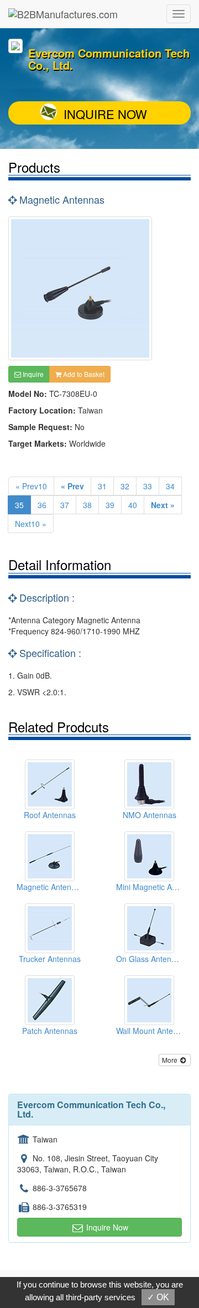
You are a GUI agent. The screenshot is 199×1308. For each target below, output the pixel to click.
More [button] (170, 1059)
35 (19, 504)
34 (170, 486)
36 (42, 504)
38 (87, 504)
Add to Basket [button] (82, 374)
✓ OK (158, 1297)
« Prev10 (31, 486)
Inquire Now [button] (106, 1227)
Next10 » (30, 523)
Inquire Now (105, 113)
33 (147, 486)
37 (64, 504)
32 (125, 486)
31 (102, 486)
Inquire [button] (32, 374)
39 (110, 504)
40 (132, 504)
